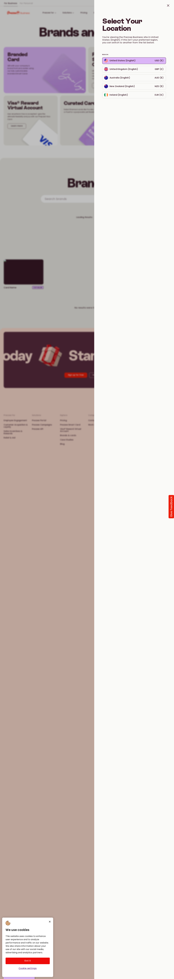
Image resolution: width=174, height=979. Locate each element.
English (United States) (134, 58)
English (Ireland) (110, 93)
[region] (27, 947)
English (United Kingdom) (115, 67)
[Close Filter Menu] (87, 489)
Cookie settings (28, 968)
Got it (27, 960)
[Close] (50, 922)
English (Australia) (111, 75)
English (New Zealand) (113, 84)
